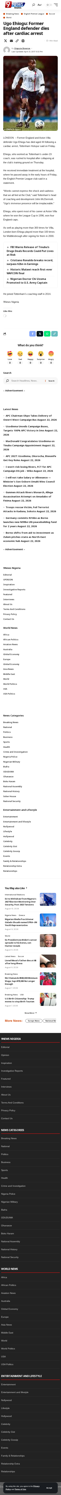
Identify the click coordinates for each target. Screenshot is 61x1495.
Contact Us (7, 1118)
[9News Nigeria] (14, 5)
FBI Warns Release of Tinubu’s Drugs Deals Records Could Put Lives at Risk (30, 250)
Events (4, 1447)
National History (9, 1249)
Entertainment (8, 1384)
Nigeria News (10, 915)
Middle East (7, 1332)
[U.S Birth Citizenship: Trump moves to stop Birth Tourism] (48, 999)
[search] (33, 4)
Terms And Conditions (12, 1102)
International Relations (15, 895)
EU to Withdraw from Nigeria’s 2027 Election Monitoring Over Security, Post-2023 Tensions (20, 901)
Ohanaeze (6, 1225)
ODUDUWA (7, 1217)
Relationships (8, 1471)
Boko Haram (7, 1233)
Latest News (10, 956)
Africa (4, 1277)
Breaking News (12, 14)
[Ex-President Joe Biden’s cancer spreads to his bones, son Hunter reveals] (48, 940)
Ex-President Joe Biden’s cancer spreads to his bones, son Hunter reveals (21, 942)
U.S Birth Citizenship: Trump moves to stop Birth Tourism (19, 1000)
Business (5, 1162)
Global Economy (9, 1309)
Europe (5, 1317)
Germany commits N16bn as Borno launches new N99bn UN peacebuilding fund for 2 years (30, 522)
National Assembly (10, 1241)
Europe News (34, 1021)
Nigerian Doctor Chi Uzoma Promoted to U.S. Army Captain (27, 280)
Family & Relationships (13, 1455)
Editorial (5, 1047)
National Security (10, 1257)
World (8, 18)
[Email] (11, 40)
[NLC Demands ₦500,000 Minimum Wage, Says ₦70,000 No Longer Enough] (48, 978)
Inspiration (6, 1063)
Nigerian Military (9, 1202)
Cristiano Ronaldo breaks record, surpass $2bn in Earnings (30, 262)
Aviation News (8, 1293)
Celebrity (5, 1424)
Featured (6, 1078)
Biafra (4, 1209)
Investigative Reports (12, 1071)
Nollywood (6, 1400)
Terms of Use (20, 1489)
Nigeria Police (8, 1194)
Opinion (5, 1055)
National (5, 1146)
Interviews (6, 1086)
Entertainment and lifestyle (14, 1392)
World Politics (8, 1348)
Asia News (6, 1324)
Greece (22, 915)
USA (22, 995)
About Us (6, 1094)
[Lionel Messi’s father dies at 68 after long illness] (48, 961)
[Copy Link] (17, 40)
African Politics (8, 1285)
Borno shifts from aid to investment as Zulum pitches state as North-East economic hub (28, 537)
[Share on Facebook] (32, 334)
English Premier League (34, 14)
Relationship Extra (10, 1463)
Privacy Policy (8, 1110)
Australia (5, 1301)
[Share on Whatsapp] (47, 334)
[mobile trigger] (55, 5)
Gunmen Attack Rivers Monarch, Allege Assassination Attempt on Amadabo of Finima (28, 496)
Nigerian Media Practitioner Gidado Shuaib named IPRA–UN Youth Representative (21, 922)
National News (51, 1021)
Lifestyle (5, 1408)
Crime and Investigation (13, 1186)
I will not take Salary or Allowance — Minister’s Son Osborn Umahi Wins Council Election (29, 481)
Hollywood (6, 1416)
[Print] (23, 40)
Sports (4, 1170)
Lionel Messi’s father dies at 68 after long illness (20, 962)
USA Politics (7, 1364)
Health (4, 1178)
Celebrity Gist (8, 1432)
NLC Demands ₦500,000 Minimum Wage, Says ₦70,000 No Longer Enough (21, 980)
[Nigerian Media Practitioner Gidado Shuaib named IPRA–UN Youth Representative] (48, 919)
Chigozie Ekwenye (22, 48)
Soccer (52, 14)
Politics (4, 1154)
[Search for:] (27, 380)
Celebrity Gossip (9, 1440)
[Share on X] (5, 40)
